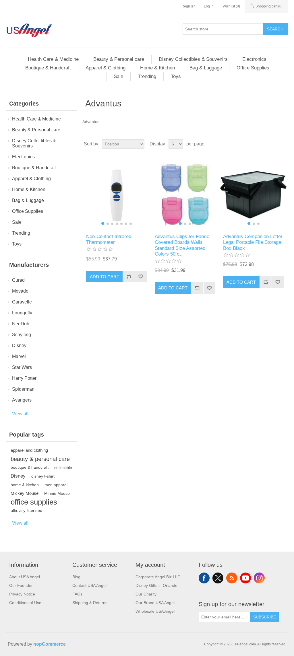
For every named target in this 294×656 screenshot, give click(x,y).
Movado (20, 291)
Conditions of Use (25, 602)
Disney (19, 345)
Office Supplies (253, 68)
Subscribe (264, 617)
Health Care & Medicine (53, 59)
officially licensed (26, 510)
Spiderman (23, 389)
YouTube (245, 578)
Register (188, 6)
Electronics (254, 59)
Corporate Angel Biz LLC (158, 577)
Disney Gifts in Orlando (156, 585)
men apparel (56, 484)
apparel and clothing (29, 450)
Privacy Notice (22, 594)
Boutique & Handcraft (48, 68)
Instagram (259, 578)
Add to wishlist (141, 276)
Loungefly (22, 312)
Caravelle (22, 301)
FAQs (77, 594)
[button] (102, 223)
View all (20, 413)
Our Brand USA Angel (155, 602)
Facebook (204, 578)
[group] (116, 195)
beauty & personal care (40, 459)
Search (275, 29)
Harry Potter (24, 378)
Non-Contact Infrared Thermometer (108, 239)
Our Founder (21, 585)
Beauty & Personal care (118, 59)
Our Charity (146, 594)
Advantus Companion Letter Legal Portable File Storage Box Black (253, 242)
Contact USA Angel (89, 585)
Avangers (22, 400)
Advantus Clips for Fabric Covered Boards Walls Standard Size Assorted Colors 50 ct (182, 245)
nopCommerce (49, 644)
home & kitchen (25, 484)
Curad (18, 280)
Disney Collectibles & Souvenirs (193, 59)
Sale (118, 76)
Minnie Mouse (57, 493)
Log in (209, 6)
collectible (63, 467)
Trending (147, 76)
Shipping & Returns (89, 602)
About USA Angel (24, 577)
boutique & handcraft (30, 467)
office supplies (34, 502)
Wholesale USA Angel (155, 611)
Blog (76, 577)
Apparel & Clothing (105, 68)
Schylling (21, 334)
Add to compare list (129, 276)
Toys (176, 76)
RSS (231, 578)
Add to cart (104, 276)
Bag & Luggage (205, 68)
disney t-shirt (43, 476)
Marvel (19, 356)
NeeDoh (20, 323)
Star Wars (22, 367)
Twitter (217, 578)
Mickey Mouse (24, 493)
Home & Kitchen (157, 68)
